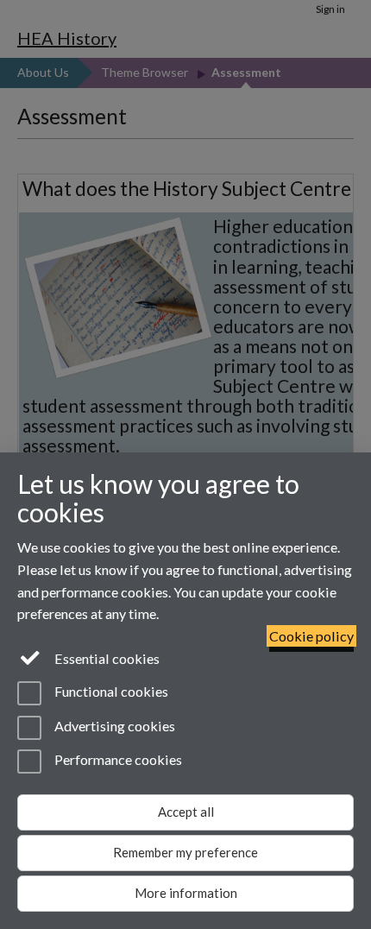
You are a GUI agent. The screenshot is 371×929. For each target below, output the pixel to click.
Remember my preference (185, 852)
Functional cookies (110, 692)
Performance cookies (117, 759)
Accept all (186, 811)
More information (186, 893)
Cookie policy (311, 636)
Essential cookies (106, 658)
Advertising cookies (113, 725)
